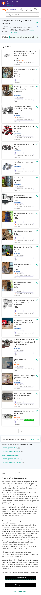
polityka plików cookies (9, 572)
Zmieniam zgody (20, 591)
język (19, 472)
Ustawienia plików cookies (16, 564)
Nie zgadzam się (22, 585)
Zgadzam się (22, 578)
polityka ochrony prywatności (28, 572)
